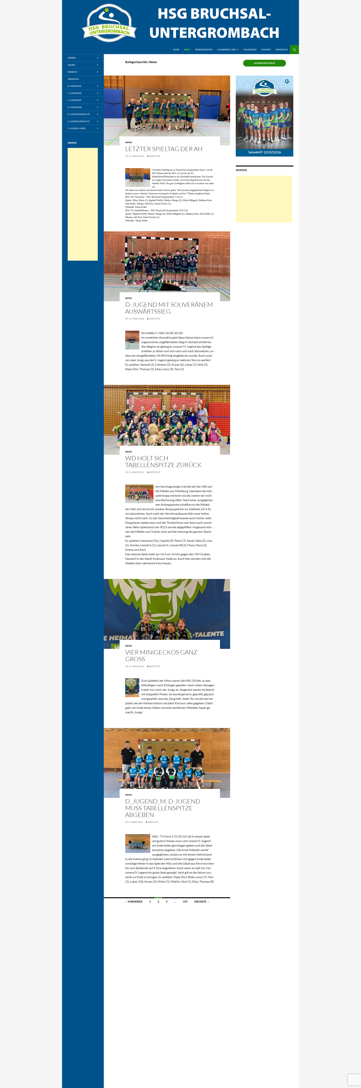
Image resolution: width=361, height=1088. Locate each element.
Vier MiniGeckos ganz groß (161, 655)
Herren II (72, 72)
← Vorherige (133, 901)
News (187, 49)
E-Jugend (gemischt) (78, 121)
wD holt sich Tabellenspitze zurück (163, 461)
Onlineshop (250, 49)
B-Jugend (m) (74, 86)
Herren (72, 58)
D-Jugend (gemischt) (79, 114)
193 (185, 901)
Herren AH (73, 79)
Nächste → (202, 901)
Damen (71, 65)
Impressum (281, 49)
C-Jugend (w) (74, 93)
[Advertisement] (264, 199)
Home (176, 49)
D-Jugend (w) (75, 107)
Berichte (154, 156)
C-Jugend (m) (74, 100)
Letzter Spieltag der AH (163, 149)
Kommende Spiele (264, 63)
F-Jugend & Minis (77, 128)
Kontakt (266, 49)
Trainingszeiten (203, 49)
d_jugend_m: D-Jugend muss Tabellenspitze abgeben (162, 808)
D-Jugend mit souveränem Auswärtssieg (169, 308)
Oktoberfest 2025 (226, 49)
